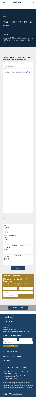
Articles (8, 7)
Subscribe (10, 295)
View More (18, 268)
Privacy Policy (7, 393)
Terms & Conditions (16, 393)
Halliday (18, 2)
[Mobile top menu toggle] (4, 3)
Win (12, 7)
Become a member (18, 307)
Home (2, 7)
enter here (18, 59)
